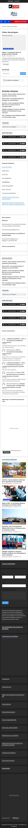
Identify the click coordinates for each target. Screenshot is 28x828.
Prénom (4, 579)
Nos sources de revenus (8, 760)
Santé (10, 499)
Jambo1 (4, 55)
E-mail (4, 582)
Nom (16, 579)
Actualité (5, 48)
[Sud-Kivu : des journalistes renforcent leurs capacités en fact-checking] (14, 470)
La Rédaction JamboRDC (13, 338)
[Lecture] (3, 137)
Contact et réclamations (8, 563)
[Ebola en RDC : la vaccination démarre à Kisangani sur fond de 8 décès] (14, 493)
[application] (14, 137)
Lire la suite (6, 64)
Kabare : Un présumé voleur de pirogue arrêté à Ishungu (14, 43)
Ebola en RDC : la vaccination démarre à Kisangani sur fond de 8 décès (13, 504)
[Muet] (20, 137)
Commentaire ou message (9, 589)
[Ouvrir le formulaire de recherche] (8, 21)
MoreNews (21, 824)
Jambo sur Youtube (20, 21)
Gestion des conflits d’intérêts (9, 727)
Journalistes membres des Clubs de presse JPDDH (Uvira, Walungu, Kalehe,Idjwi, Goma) (13, 203)
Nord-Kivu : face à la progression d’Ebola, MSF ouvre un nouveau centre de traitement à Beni (13, 104)
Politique (11, 48)
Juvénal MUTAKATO (7, 167)
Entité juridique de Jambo (8, 712)
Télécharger (6, 452)
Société (10, 476)
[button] (1, 21)
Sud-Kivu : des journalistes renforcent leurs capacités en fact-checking (13, 480)
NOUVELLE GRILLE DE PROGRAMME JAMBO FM (11, 450)
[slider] (23, 137)
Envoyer (5, 603)
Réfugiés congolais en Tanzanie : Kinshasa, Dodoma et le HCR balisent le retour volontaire (13, 111)
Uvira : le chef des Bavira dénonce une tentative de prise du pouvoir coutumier (13, 364)
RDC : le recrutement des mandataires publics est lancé (14, 340)
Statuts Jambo (6, 768)
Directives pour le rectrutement (10, 735)
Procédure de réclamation (9, 752)
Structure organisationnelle (9, 719)
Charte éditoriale (6, 704)
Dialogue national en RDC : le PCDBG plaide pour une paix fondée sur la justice (13, 385)
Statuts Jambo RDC (6, 818)
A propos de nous (6, 687)
